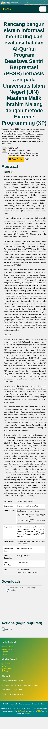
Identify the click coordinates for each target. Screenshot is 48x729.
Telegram (6, 671)
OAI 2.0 (39, 711)
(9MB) (20, 159)
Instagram (7, 669)
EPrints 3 (21, 711)
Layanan (5, 652)
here (28, 713)
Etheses (6, 9)
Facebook (7, 664)
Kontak (4, 654)
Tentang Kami (7, 649)
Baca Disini (16, 159)
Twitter (6, 666)
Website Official (7, 647)
